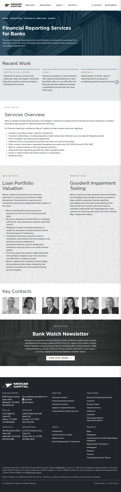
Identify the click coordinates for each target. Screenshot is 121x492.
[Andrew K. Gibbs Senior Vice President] (30, 305)
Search (98, 5)
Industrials (91, 414)
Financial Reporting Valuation (63, 401)
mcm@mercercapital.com (36, 396)
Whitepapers (92, 447)
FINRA (58, 468)
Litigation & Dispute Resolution (63, 408)
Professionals (57, 431)
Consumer (91, 401)
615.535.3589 (8, 439)
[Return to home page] (12, 5)
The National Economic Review (98, 458)
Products (90, 454)
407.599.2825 (28, 439)
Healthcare (91, 411)
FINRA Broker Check (33, 473)
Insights (91, 427)
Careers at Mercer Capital (62, 435)
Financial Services (35, 18)
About (55, 427)
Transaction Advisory (60, 404)
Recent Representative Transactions (66, 441)
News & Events (58, 438)
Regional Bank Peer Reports (97, 444)
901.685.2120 (8, 405)
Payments (112, 5)
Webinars (90, 451)
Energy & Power (93, 404)
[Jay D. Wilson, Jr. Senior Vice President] (50, 305)
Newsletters (91, 435)
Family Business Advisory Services (65, 411)
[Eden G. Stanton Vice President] (110, 305)
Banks (51, 18)
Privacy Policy (99, 483)
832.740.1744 (28, 422)
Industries (16, 18)
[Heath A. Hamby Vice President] (90, 305)
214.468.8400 (8, 422)
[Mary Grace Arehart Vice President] (70, 305)
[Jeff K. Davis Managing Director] (10, 305)
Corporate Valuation (59, 397)
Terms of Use (112, 483)
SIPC (63, 468)
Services (56, 393)
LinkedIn (28, 399)
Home (5, 18)
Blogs (89, 431)
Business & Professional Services (99, 397)
